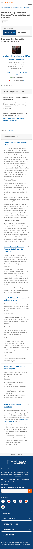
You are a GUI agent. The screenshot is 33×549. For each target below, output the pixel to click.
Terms (3, 544)
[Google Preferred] (3, 507)
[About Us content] (30, 513)
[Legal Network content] (30, 535)
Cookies (25, 544)
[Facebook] (3, 501)
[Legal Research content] (30, 529)
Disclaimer (18, 544)
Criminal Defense (10, 104)
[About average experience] (23, 80)
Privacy (10, 544)
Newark (5, 120)
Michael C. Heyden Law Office (16, 56)
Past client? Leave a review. (16, 59)
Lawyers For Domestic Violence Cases (15, 143)
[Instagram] (20, 501)
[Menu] (2, 2)
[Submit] (30, 491)
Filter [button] (5, 22)
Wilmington (13, 120)
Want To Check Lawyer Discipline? (12, 406)
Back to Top (17, 454)
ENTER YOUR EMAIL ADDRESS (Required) (13, 487)
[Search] (30, 3)
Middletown (20, 118)
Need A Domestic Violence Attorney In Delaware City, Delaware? (14, 249)
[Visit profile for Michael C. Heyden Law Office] (16, 50)
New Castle (11, 118)
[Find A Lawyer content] (30, 518)
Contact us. (18, 476)
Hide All (11, 130)
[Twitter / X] (14, 501)
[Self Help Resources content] (30, 524)
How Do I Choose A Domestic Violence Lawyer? (15, 299)
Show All (3, 130)
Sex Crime (8, 108)
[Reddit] (26, 501)
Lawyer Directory (5, 7)
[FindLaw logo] (9, 2)
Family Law (21, 104)
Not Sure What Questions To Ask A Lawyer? (14, 367)
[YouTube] (8, 501)
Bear (4, 118)
